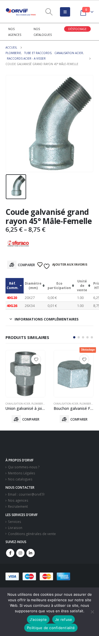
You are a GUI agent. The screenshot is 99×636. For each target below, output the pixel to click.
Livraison (15, 527)
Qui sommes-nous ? (23, 467)
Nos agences (18, 500)
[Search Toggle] (49, 11)
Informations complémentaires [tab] (47, 319)
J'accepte (38, 619)
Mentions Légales (21, 473)
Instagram (20, 553)
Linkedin (30, 553)
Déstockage (77, 29)
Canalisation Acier (18, 403)
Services (14, 521)
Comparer (26, 265)
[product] (25, 373)
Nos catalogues (20, 479)
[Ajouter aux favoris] (36, 359)
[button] (74, 337)
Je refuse (63, 619)
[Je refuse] (92, 611)
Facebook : (10, 553)
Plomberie (38, 403)
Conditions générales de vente (32, 533)
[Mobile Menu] (65, 12)
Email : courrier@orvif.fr (26, 494)
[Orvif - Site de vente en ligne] (21, 12)
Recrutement (18, 506)
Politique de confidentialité (51, 628)
